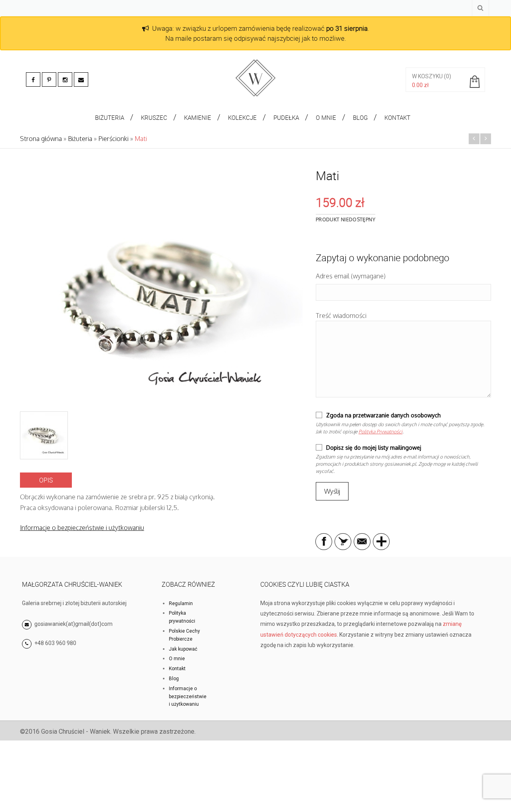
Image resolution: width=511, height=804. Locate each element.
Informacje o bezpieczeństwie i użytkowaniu (82, 528)
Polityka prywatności (182, 617)
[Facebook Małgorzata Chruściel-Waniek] (33, 79)
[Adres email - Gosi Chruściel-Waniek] (81, 79)
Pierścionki (113, 139)
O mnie (177, 658)
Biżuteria (80, 139)
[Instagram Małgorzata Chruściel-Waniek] (65, 79)
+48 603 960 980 (55, 643)
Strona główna (41, 139)
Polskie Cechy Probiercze (184, 635)
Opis (46, 480)
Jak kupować (183, 649)
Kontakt (177, 668)
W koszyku (427, 76)
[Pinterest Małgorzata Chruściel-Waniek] (49, 79)
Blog (174, 678)
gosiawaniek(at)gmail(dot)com (73, 624)
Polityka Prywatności (380, 432)
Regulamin (181, 603)
